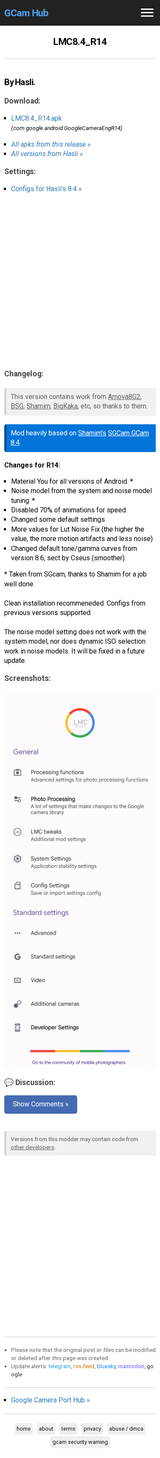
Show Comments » (41, 1104)
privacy (92, 1428)
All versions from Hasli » (47, 154)
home (24, 1428)
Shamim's (92, 433)
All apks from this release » (50, 144)
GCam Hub (26, 12)
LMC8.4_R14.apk (36, 118)
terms (68, 1428)
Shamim (38, 406)
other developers (32, 1147)
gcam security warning (80, 1442)
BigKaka (65, 406)
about (46, 1428)
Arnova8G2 (124, 397)
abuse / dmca (126, 1428)
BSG (17, 406)
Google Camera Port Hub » (50, 1400)
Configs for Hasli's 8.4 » (46, 189)
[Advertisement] (80, 281)
